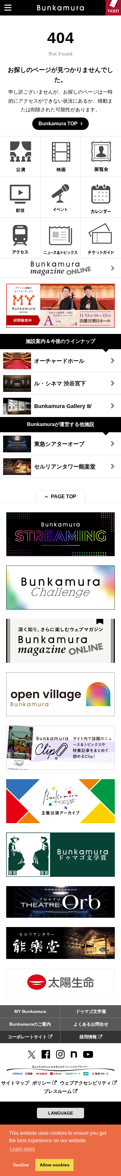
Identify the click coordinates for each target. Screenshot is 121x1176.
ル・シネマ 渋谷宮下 (60, 383)
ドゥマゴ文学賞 (91, 1011)
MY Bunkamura (30, 1011)
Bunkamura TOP (58, 123)
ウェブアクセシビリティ (86, 1082)
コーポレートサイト (28, 1036)
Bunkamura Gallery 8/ (63, 406)
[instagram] (60, 1054)
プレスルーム (58, 1091)
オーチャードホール (59, 361)
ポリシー (42, 1082)
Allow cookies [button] (54, 1164)
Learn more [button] (22, 1149)
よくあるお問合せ (91, 1024)
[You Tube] (88, 1054)
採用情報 (88, 1036)
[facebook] (46, 1054)
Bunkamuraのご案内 (30, 1024)
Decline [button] (21, 1164)
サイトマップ (15, 1082)
